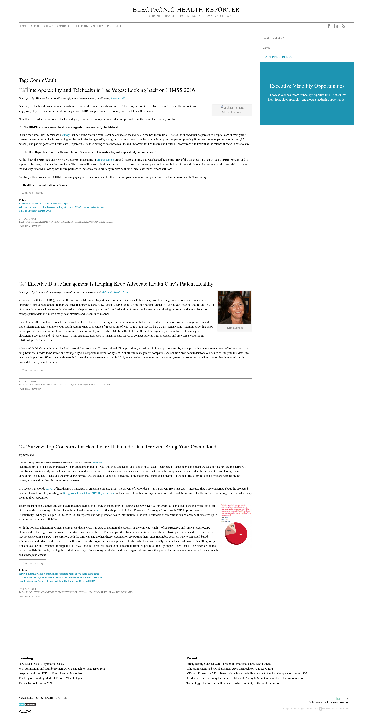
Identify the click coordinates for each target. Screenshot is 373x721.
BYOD (37, 592)
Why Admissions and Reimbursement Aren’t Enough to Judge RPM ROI (62, 668)
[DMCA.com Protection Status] (27, 705)
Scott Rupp (29, 218)
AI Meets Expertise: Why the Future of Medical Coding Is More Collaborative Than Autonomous (244, 678)
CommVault (33, 221)
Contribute (65, 26)
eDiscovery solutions (72, 592)
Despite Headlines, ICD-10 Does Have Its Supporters (50, 673)
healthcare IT (97, 592)
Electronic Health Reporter (186, 9)
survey (66, 135)
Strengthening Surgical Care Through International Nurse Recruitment (228, 664)
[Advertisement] (106, 55)
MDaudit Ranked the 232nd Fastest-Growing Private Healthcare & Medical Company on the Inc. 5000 (247, 673)
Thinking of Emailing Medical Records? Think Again (51, 678)
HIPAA (111, 592)
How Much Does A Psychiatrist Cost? (41, 664)
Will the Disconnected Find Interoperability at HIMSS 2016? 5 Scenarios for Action (61, 207)
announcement (105, 159)
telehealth (106, 221)
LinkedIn (336, 26)
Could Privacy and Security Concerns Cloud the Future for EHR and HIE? (57, 581)
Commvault (118, 98)
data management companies (92, 384)
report (100, 510)
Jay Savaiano (124, 592)
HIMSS (46, 221)
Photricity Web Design (335, 708)
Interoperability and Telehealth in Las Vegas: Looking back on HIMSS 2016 (111, 90)
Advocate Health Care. (115, 292)
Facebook (329, 26)
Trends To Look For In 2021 (35, 683)
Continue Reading (32, 193)
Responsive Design (293, 708)
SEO (311, 708)
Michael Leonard (86, 221)
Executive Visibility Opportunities (99, 26)
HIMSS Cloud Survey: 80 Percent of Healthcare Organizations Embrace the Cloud (61, 577)
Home (24, 26)
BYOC (29, 592)
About (35, 26)
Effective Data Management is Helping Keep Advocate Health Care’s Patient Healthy (120, 283)
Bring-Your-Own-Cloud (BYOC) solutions (88, 493)
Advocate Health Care (41, 384)
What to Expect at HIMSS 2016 (35, 211)
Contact (48, 26)
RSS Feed (343, 26)
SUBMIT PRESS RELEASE (277, 57)
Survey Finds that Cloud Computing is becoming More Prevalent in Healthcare (59, 573)
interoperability (62, 221)
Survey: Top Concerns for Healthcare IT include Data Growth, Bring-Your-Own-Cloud (122, 446)
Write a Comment (31, 226)
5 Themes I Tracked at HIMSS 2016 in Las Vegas (43, 203)
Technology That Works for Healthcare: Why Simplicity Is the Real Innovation (233, 683)
